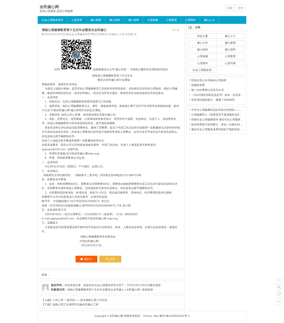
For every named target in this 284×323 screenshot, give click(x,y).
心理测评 (190, 19)
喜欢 (88, 259)
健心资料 (133, 19)
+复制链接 (146, 289)
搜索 (230, 7)
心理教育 (171, 19)
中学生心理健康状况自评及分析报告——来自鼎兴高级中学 (226, 109)
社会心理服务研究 (52, 19)
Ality (155, 315)
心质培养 (76, 19)
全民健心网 (49, 7)
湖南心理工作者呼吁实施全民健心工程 (76, 304)
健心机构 (114, 19)
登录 (240, 7)
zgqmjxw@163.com (54, 149)
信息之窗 (202, 35)
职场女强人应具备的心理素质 (208, 80)
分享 (112, 259)
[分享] (279, 288)
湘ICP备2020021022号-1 (174, 315)
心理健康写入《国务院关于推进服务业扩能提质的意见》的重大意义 (231, 114)
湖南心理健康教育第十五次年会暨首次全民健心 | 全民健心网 (103, 289)
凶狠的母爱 (198, 85)
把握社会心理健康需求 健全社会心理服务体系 (218, 119)
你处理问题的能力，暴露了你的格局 (213, 99)
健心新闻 (95, 19)
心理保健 (152, 19)
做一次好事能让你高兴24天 (207, 89)
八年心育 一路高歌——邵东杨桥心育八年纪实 (80, 300)
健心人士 (209, 19)
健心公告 (202, 42)
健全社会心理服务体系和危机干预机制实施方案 (219, 129)
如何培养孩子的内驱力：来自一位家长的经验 (218, 124)
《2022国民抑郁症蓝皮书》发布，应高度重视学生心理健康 (226, 94)
